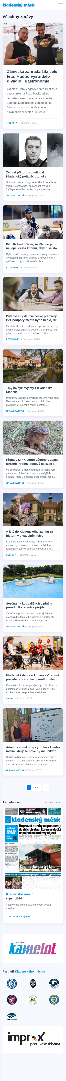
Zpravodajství (15, 196)
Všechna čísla (53, 802)
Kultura (12, 123)
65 (36, 787)
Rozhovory (13, 267)
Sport (9, 698)
